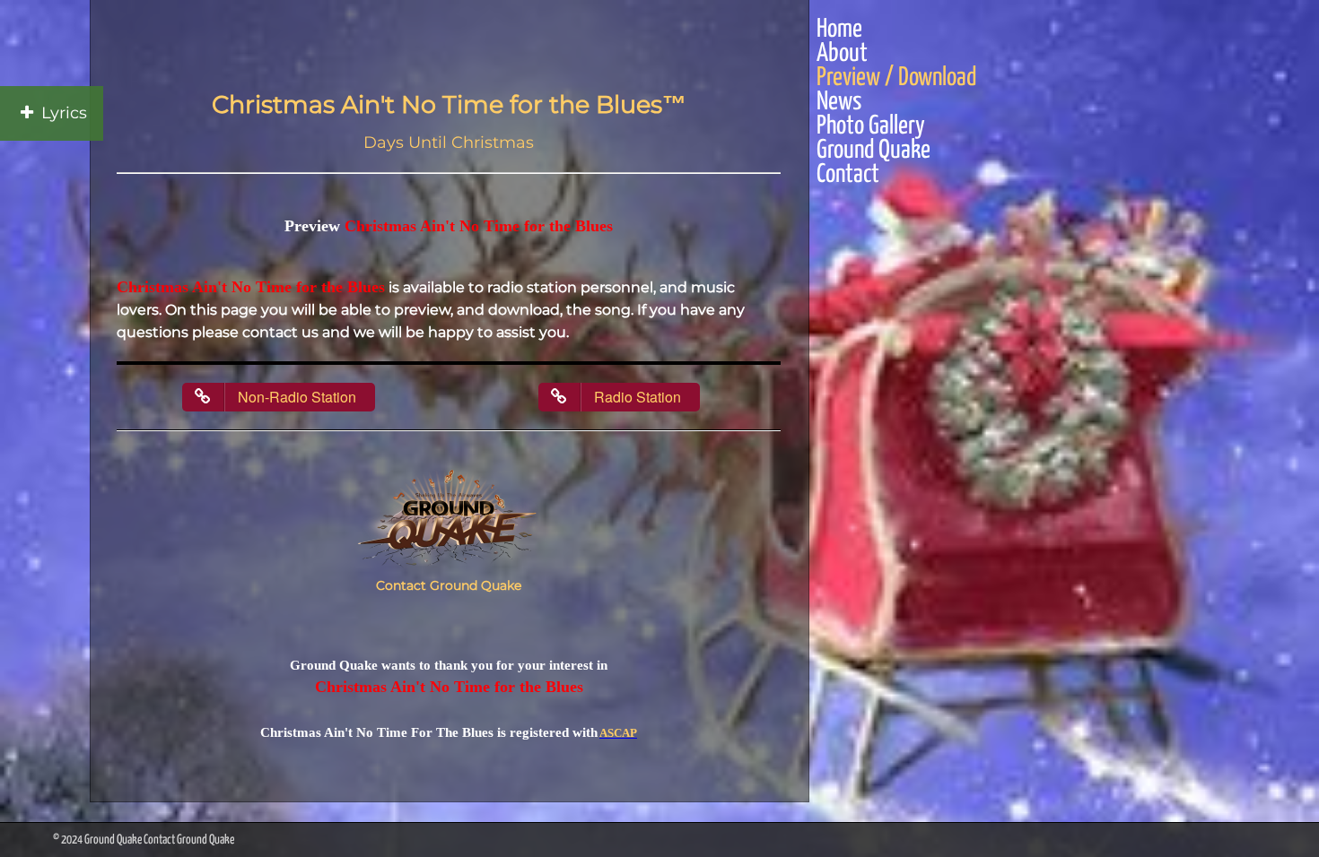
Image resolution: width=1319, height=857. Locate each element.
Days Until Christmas (448, 142)
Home (839, 30)
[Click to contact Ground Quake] (449, 520)
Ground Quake (873, 151)
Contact (848, 175)
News (839, 103)
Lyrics (64, 113)
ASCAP (618, 733)
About (842, 54)
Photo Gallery (871, 127)
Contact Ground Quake (448, 585)
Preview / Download (896, 78)
